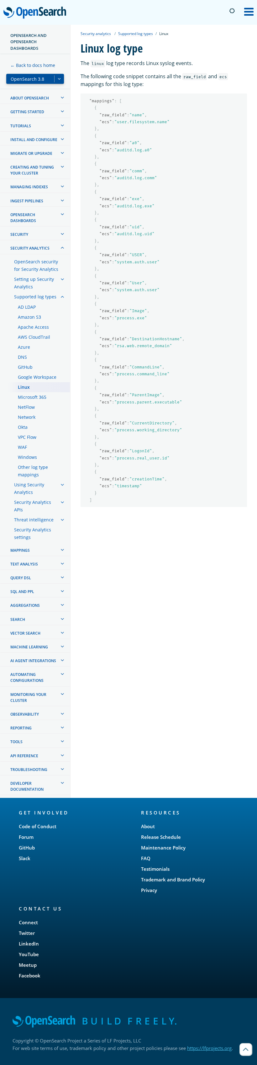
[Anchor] (72, 812)
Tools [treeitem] (16, 741)
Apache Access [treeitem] (33, 327)
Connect (28, 922)
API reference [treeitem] (24, 755)
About (148, 826)
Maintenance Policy (163, 847)
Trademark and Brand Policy (173, 879)
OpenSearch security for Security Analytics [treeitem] (36, 265)
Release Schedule (161, 837)
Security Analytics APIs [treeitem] (32, 506)
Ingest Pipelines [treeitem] (26, 201)
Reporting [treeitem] (21, 728)
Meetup (28, 965)
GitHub (27, 847)
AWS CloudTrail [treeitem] (34, 337)
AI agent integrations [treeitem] (33, 660)
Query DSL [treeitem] (20, 578)
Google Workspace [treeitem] (37, 377)
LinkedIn (29, 944)
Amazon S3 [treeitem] (29, 317)
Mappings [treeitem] (20, 550)
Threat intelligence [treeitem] (34, 520)
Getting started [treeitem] (27, 111)
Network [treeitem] (26, 417)
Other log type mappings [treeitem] (33, 471)
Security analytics (96, 33)
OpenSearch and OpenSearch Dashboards (28, 42)
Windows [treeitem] (27, 457)
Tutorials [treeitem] (20, 126)
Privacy (149, 890)
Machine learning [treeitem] (29, 647)
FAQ (145, 858)
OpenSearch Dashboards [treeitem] (23, 217)
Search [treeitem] (17, 619)
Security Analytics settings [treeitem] (32, 533)
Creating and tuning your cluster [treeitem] (32, 170)
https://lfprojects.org (209, 1048)
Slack (24, 858)
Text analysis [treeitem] (24, 564)
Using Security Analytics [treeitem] (29, 488)
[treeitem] (62, 98)
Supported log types (135, 33)
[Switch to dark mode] (232, 11)
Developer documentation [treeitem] (27, 786)
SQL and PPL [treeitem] (22, 591)
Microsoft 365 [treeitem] (32, 397)
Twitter (27, 933)
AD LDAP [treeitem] (27, 307)
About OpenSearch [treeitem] (29, 98)
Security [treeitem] (19, 234)
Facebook (29, 975)
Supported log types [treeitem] (35, 297)
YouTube (29, 954)
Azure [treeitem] (24, 347)
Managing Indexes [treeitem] (29, 187)
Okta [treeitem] (23, 427)
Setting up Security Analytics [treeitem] (34, 283)
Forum (26, 837)
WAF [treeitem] (22, 447)
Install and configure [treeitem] (33, 139)
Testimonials (155, 869)
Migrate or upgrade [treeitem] (31, 153)
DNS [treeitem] (22, 357)
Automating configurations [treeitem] (27, 677)
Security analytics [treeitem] (30, 248)
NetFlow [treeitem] (26, 407)
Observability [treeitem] (24, 714)
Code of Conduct (37, 826)
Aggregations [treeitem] (25, 605)
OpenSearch (36, 13)
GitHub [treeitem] (25, 367)
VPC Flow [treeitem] (27, 437)
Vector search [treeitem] (25, 633)
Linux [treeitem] (24, 387)
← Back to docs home (32, 65)
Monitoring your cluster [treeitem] (28, 697)
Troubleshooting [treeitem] (28, 769)
